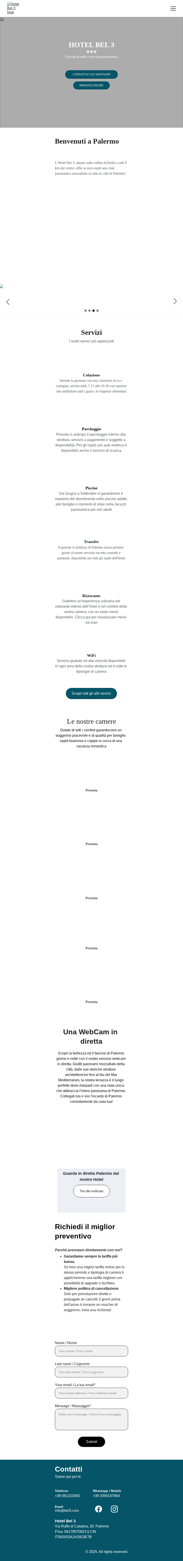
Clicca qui (83, 617)
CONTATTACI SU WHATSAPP (91, 74)
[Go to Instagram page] (114, 1509)
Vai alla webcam (91, 1191)
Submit (91, 1442)
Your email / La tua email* (75, 1385)
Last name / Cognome (72, 1364)
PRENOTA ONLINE (91, 85)
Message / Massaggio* (73, 1406)
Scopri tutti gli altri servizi (91, 693)
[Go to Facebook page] (100, 1509)
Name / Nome (66, 1343)
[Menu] (173, 8)
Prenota (91, 1002)
